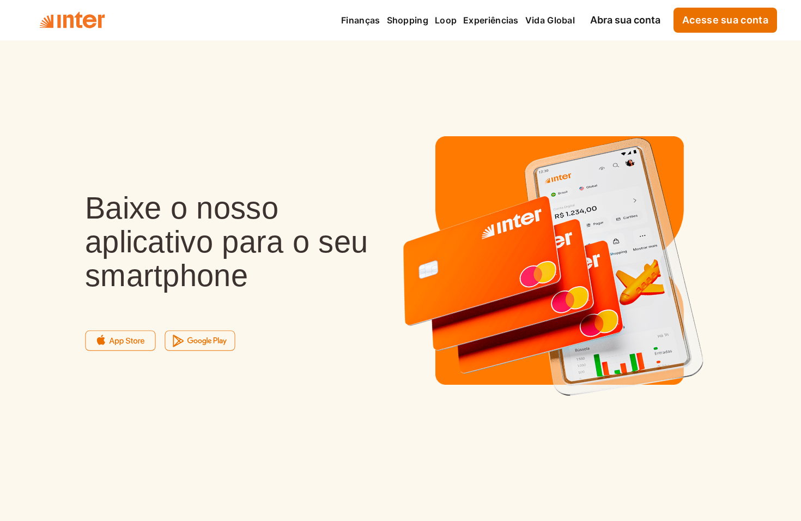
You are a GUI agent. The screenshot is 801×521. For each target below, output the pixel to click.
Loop (446, 20)
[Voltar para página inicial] (72, 20)
